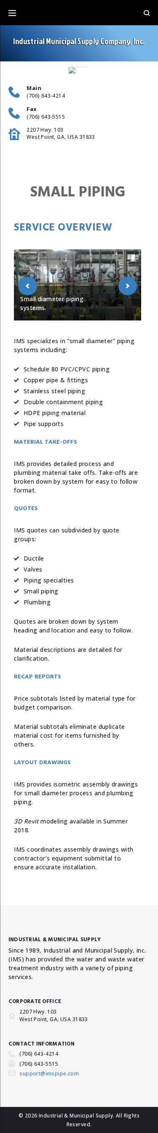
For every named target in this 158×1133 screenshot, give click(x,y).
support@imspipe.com (49, 1073)
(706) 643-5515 (46, 117)
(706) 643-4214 (46, 96)
